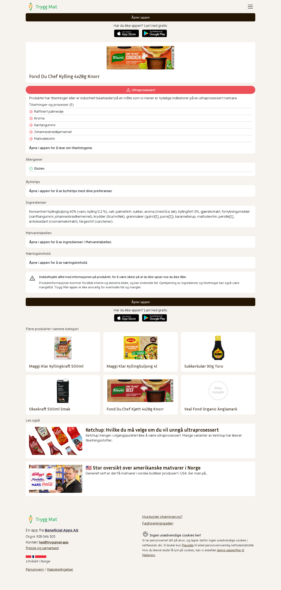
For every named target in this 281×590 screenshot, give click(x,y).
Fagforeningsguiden (157, 523)
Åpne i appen (140, 17)
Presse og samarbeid (42, 548)
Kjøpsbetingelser (60, 569)
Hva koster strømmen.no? (162, 517)
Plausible (188, 545)
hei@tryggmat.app (54, 542)
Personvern (35, 569)
